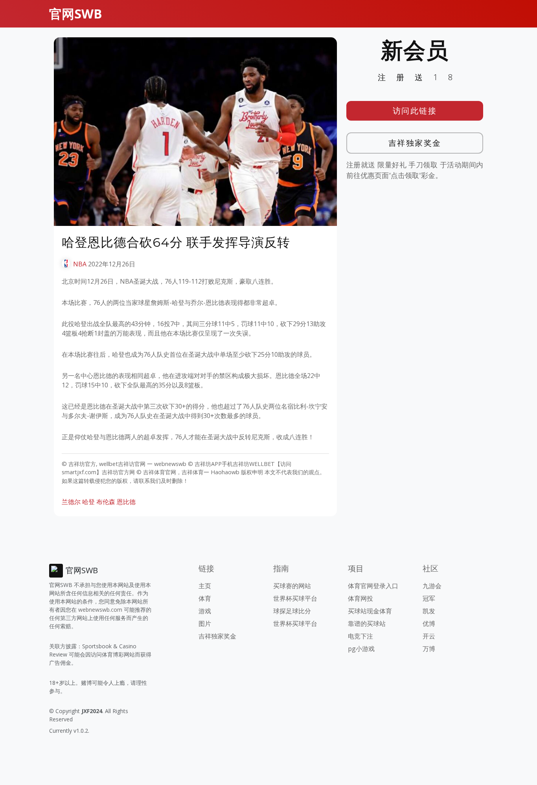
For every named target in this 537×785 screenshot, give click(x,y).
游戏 (205, 611)
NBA (79, 264)
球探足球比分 (292, 611)
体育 (205, 598)
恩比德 (126, 501)
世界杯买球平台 (295, 598)
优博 (429, 623)
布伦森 (105, 501)
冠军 (429, 598)
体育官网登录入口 (373, 585)
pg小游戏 (361, 648)
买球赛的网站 (292, 585)
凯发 (429, 611)
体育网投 (360, 598)
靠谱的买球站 (367, 623)
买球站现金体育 (370, 611)
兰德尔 (71, 501)
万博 (429, 648)
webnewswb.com (100, 609)
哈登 (88, 501)
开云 (429, 636)
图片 (205, 623)
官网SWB (75, 13)
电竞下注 (360, 636)
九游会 (432, 585)
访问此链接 (415, 110)
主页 (205, 585)
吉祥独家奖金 (414, 143)
